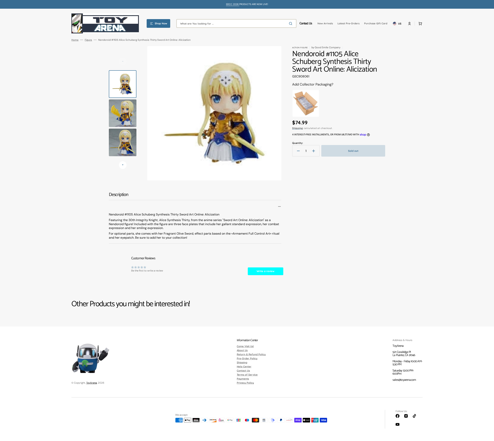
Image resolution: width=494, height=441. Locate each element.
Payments (243, 378)
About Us (242, 350)
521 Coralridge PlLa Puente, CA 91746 (403, 353)
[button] (409, 23)
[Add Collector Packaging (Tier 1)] (305, 103)
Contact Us (243, 370)
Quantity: (297, 143)
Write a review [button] (265, 271)
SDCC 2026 (232, 4)
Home (75, 40)
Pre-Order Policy (247, 358)
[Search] (291, 23)
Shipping (297, 128)
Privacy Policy (245, 382)
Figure (88, 40)
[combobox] (236, 23)
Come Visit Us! (245, 346)
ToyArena (91, 382)
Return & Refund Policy (251, 354)
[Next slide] (123, 165)
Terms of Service (247, 374)
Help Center (244, 366)
